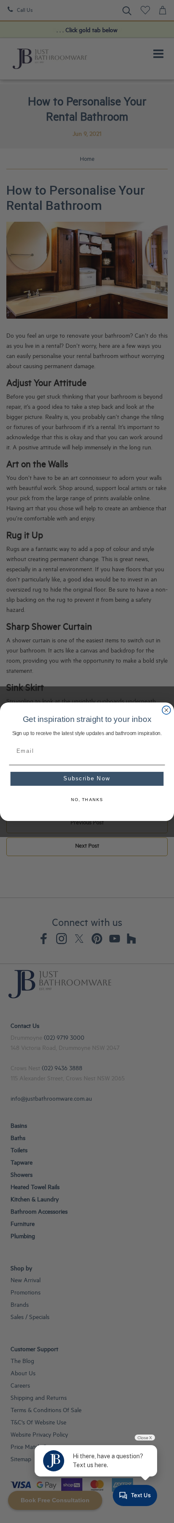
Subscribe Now (86, 779)
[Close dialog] (166, 710)
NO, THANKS (87, 799)
